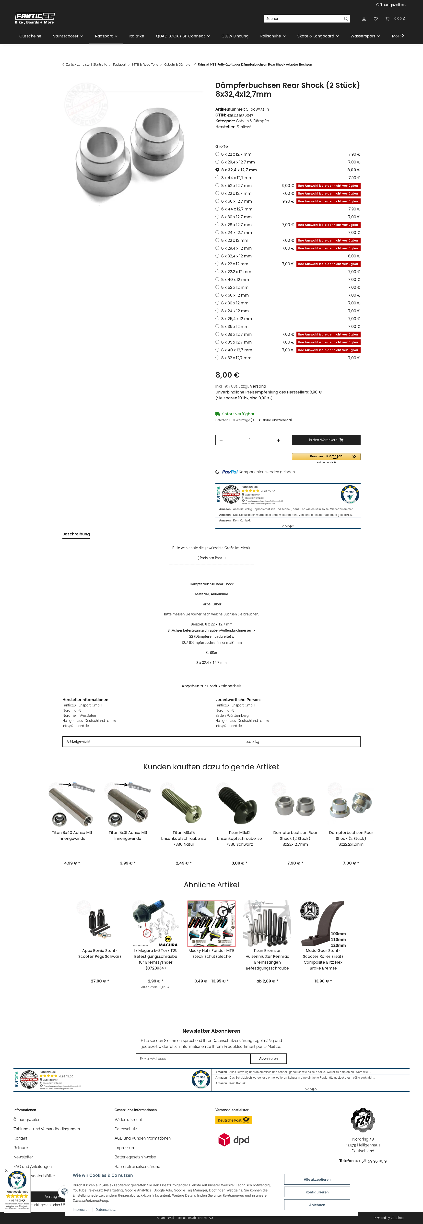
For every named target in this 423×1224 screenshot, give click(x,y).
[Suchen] (346, 18)
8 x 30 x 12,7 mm (291, 217)
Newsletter (23, 1157)
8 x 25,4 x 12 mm (291, 319)
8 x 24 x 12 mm (291, 311)
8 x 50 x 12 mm (291, 295)
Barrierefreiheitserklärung (137, 1166)
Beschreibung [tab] (76, 534)
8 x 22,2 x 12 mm (291, 272)
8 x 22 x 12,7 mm (291, 154)
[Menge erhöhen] (278, 440)
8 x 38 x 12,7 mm (290, 334)
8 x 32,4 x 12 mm (291, 256)
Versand (258, 386)
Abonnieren (268, 1059)
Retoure (20, 1147)
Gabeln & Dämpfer (252, 121)
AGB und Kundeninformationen (143, 1138)
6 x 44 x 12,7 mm (291, 209)
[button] (364, 18)
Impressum (81, 1209)
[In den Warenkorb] (66, 78)
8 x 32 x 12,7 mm (291, 358)
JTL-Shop (397, 1218)
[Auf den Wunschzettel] (197, 90)
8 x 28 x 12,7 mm (290, 225)
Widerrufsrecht (128, 1119)
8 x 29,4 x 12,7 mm (291, 162)
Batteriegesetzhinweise (135, 1157)
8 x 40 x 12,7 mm (290, 350)
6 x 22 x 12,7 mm (290, 193)
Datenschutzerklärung (232, 1040)
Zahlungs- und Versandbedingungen (46, 1129)
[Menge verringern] (221, 440)
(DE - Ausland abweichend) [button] (271, 420)
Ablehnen (317, 1205)
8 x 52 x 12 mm (291, 287)
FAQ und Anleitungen (32, 1166)
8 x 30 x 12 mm (291, 303)
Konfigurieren (317, 1192)
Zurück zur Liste (78, 64)
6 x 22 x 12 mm (290, 264)
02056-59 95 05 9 (371, 1160)
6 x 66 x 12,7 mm (290, 201)
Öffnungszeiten (391, 5)
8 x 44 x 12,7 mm (291, 178)
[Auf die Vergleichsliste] (184, 90)
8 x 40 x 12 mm (291, 279)
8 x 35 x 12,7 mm (290, 342)
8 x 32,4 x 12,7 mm (291, 170)
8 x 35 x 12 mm (291, 326)
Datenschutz (105, 1209)
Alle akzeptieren (317, 1179)
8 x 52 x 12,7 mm (290, 185)
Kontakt (20, 1138)
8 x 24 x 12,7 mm (291, 232)
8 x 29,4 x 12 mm (290, 248)
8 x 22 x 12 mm (290, 240)
